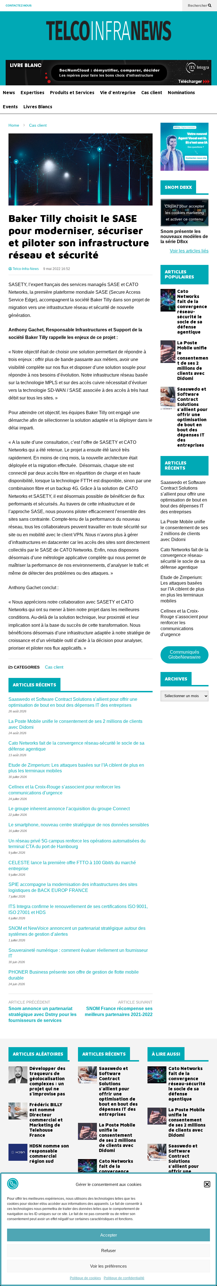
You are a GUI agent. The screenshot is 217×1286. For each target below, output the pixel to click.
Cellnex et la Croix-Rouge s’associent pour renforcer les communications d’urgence (184, 623)
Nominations (181, 92)
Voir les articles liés (189, 250)
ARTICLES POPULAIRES (179, 274)
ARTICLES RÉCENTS (104, 1053)
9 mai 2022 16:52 (56, 269)
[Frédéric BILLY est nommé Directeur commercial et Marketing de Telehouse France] (17, 1111)
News (9, 92)
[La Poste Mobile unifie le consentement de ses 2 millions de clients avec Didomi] (167, 351)
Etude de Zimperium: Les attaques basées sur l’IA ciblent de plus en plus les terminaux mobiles (182, 589)
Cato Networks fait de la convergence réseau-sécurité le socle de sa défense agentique (192, 311)
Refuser (108, 1250)
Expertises (32, 92)
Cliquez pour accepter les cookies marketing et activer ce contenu (184, 212)
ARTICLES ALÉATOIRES (38, 1053)
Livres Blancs (37, 106)
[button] (207, 1184)
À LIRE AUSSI (166, 1053)
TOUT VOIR (199, 274)
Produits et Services (72, 92)
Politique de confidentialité (124, 1278)
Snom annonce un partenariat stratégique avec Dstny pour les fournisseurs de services (42, 1014)
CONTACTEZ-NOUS (19, 5)
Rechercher (198, 6)
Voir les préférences (108, 1266)
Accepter (108, 1235)
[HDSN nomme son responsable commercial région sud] (17, 1152)
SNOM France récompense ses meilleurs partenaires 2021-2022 (119, 1011)
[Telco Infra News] (108, 35)
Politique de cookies (85, 1278)
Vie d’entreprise (118, 92)
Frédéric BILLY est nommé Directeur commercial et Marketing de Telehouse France (46, 1120)
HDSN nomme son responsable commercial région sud (49, 1153)
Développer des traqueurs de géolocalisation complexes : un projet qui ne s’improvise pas (47, 1081)
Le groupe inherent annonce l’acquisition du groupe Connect (69, 808)
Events (10, 106)
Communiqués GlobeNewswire (184, 655)
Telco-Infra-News (25, 269)
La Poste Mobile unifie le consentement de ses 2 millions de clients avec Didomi (192, 360)
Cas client (151, 92)
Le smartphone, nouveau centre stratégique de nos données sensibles (78, 824)
